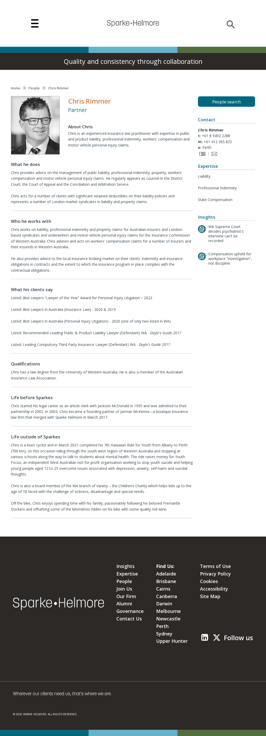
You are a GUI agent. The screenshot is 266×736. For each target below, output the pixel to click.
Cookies (209, 581)
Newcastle (168, 618)
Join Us (124, 589)
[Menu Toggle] (34, 23)
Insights (125, 566)
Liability (204, 176)
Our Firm (126, 596)
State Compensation (215, 199)
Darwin (164, 603)
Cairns (163, 589)
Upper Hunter (172, 641)
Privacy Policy (215, 574)
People (124, 581)
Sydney (164, 634)
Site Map (210, 596)
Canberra (166, 596)
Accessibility (214, 589)
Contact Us (129, 618)
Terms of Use (215, 566)
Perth (162, 626)
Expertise (127, 574)
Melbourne (168, 611)
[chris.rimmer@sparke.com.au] (213, 154)
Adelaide (166, 574)
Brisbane (166, 581)
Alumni (124, 603)
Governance (130, 611)
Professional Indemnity (217, 187)
